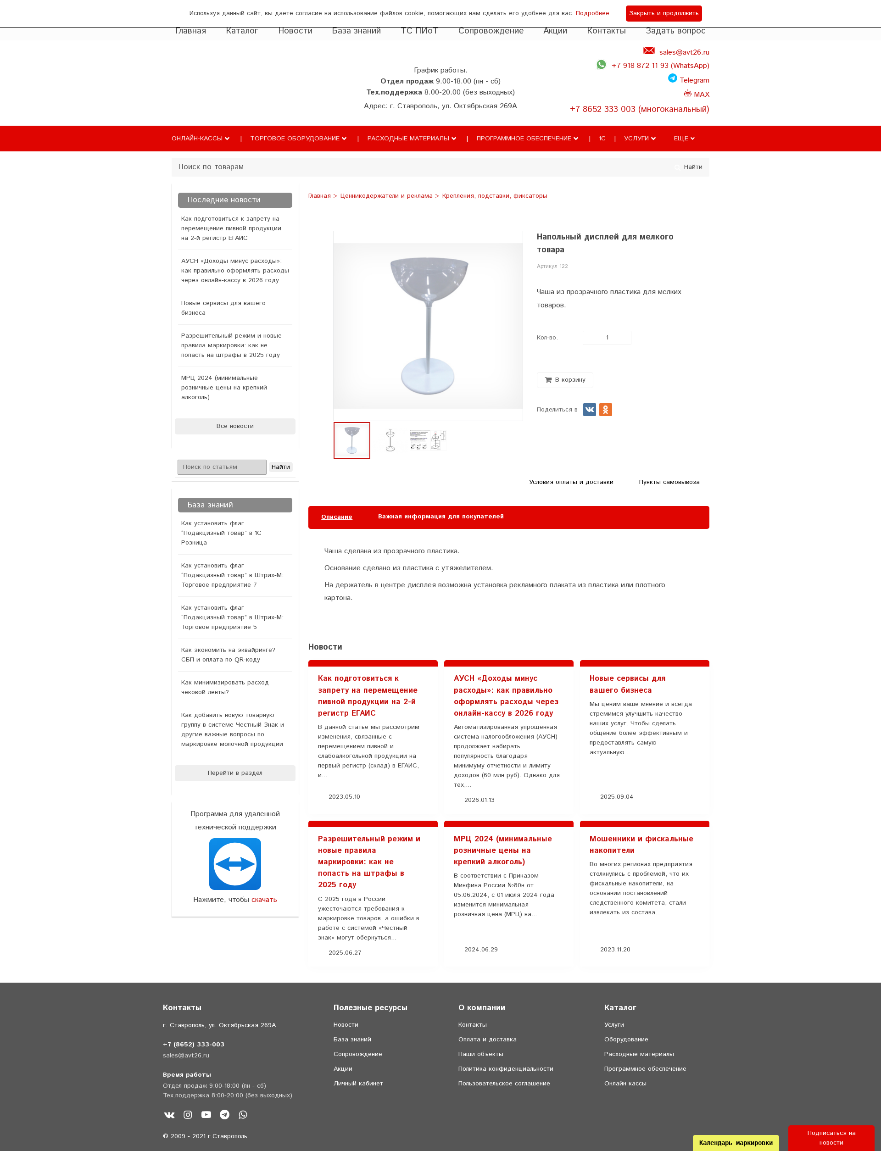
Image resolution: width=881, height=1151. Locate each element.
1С (602, 138)
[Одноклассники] (605, 409)
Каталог (242, 31)
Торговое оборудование (295, 138)
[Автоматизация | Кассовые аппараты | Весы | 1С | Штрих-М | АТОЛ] (190, 97)
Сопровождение (491, 31)
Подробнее (592, 13)
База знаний (356, 31)
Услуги (636, 138)
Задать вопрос (676, 31)
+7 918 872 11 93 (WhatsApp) (660, 66)
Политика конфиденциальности (505, 1069)
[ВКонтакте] (589, 409)
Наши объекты (480, 1054)
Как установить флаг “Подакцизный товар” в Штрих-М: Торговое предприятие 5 (232, 617)
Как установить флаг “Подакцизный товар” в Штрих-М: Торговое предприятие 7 (232, 575)
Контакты (606, 31)
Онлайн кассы (625, 1083)
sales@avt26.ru (684, 52)
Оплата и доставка (487, 1039)
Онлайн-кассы (197, 138)
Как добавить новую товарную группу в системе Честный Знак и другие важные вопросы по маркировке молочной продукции (232, 730)
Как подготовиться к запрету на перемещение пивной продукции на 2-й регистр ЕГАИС (231, 228)
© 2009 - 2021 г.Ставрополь (205, 1136)
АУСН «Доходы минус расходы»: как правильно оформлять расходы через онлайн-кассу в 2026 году (235, 270)
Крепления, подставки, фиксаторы (494, 196)
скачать (264, 900)
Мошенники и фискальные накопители (641, 845)
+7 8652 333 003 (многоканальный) (639, 109)
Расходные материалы (408, 138)
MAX (700, 94)
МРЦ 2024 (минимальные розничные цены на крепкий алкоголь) (224, 387)
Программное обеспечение (524, 138)
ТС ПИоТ (420, 31)
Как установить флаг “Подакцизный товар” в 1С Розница (221, 533)
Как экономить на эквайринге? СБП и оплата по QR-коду (228, 654)
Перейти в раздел (235, 773)
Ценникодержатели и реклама (387, 196)
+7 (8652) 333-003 (193, 1044)
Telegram (693, 80)
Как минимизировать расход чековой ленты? (225, 687)
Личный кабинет (358, 1083)
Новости (295, 31)
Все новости (235, 426)
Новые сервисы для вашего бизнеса (223, 308)
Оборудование (626, 1039)
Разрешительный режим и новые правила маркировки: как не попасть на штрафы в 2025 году (231, 345)
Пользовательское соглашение (504, 1083)
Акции (555, 31)
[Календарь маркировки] (692, 624)
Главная (190, 31)
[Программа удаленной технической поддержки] (235, 864)
